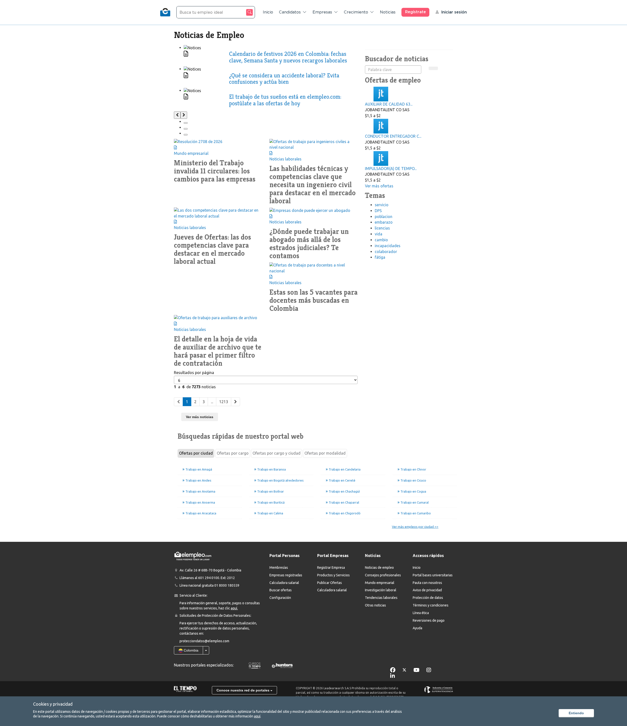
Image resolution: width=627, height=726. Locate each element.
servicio (381, 205)
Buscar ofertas (280, 590)
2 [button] (195, 401)
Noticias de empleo (379, 567)
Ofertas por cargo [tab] (233, 453)
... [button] (212, 401)
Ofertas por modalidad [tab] (325, 453)
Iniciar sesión (454, 12)
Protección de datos (428, 598)
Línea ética (421, 613)
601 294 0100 (208, 578)
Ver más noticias (199, 417)
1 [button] (187, 401)
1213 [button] (223, 401)
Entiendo (576, 713)
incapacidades (387, 245)
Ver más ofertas (379, 186)
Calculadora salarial (284, 583)
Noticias (388, 12)
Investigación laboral (380, 590)
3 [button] (204, 401)
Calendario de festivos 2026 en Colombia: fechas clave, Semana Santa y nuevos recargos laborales (288, 57)
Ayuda (417, 628)
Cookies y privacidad (52, 704)
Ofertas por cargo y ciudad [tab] (277, 453)
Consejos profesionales (383, 575)
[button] (178, 401)
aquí (257, 716)
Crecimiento (356, 12)
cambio (381, 240)
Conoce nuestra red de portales (243, 690)
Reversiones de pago (429, 620)
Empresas (322, 12)
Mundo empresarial (379, 583)
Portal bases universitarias (433, 575)
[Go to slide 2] (186, 129)
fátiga (380, 257)
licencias (382, 228)
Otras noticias (375, 605)
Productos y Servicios (333, 575)
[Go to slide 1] (186, 123)
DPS (378, 210)
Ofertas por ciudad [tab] (196, 453)
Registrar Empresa (331, 567)
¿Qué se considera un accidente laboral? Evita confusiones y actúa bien (284, 78)
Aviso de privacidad (427, 590)
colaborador (386, 251)
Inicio (268, 12)
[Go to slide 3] (186, 134)
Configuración (280, 598)
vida (378, 234)
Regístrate (415, 12)
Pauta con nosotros (427, 583)
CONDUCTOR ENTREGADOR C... (393, 136)
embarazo (384, 222)
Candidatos (290, 12)
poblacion (383, 216)
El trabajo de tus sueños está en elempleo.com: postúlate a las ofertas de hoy (285, 100)
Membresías (278, 567)
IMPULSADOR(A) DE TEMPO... (391, 168)
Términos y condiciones (430, 605)
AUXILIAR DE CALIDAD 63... (388, 104)
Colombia (190, 650)
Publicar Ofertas (329, 583)
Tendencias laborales (381, 598)
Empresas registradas (285, 575)
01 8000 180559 (226, 585)
